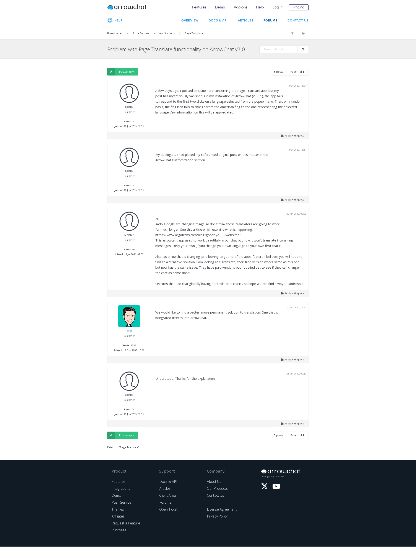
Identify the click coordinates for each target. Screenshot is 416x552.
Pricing (298, 7)
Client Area (167, 495)
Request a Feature (126, 523)
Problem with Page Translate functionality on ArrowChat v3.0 (176, 49)
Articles (165, 488)
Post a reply (126, 72)
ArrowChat (129, 7)
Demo (220, 7)
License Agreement (222, 509)
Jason (129, 331)
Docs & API (168, 481)
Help (260, 7)
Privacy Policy (217, 516)
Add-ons (240, 7)
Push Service (121, 502)
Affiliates (118, 516)
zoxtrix (129, 107)
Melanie (129, 235)
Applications (167, 33)
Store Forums (141, 33)
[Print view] (303, 33)
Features (199, 7)
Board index (114, 33)
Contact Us (215, 495)
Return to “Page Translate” (123, 447)
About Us (214, 481)
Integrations (121, 488)
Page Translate (194, 33)
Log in (278, 7)
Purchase (119, 530)
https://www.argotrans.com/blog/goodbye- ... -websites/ (198, 235)
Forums (165, 502)
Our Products (217, 488)
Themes (118, 509)
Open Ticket (168, 509)
